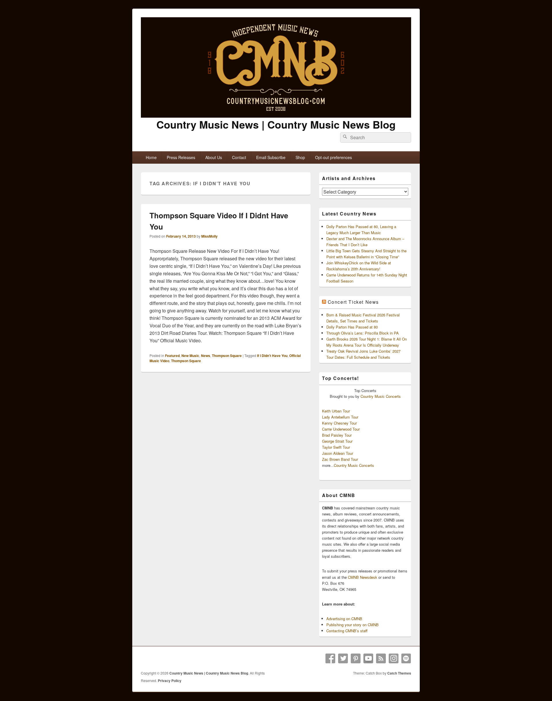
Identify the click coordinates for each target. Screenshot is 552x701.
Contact (239, 157)
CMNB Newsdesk (362, 577)
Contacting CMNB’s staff (346, 630)
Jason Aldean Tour (337, 453)
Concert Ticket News (353, 302)
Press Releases (181, 157)
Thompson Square (227, 355)
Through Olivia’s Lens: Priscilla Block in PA (362, 333)
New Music (190, 355)
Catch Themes (399, 673)
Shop (300, 157)
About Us (213, 157)
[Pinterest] (356, 658)
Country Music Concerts (381, 396)
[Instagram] (393, 658)
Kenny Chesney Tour (339, 423)
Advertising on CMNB (344, 618)
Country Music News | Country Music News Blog (276, 124)
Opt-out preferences (333, 157)
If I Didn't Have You (272, 355)
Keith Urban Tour (336, 411)
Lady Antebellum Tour (340, 417)
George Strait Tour (337, 441)
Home (151, 157)
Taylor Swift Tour (336, 447)
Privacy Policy (169, 680)
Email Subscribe (270, 157)
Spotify (406, 658)
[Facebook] (330, 658)
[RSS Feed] (381, 658)
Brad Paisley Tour (337, 435)
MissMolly (209, 236)
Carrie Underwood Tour (341, 429)
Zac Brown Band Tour (340, 459)
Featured (172, 355)
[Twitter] (343, 658)
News (205, 355)
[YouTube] (368, 658)
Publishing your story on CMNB (352, 624)
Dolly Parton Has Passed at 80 (352, 327)
